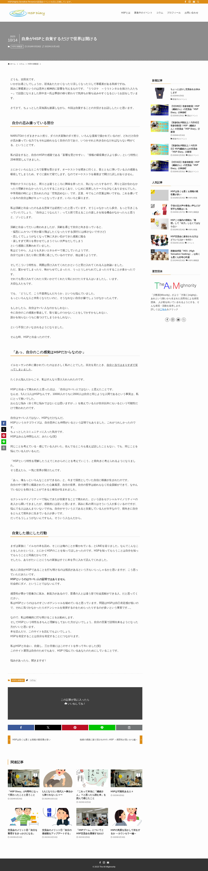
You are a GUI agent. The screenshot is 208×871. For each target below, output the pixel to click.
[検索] (198, 2)
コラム (33, 680)
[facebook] (185, 2)
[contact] (194, 2)
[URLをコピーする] (129, 727)
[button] (21, 727)
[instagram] (190, 2)
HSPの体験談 (17, 46)
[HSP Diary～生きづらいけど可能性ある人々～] (27, 12)
